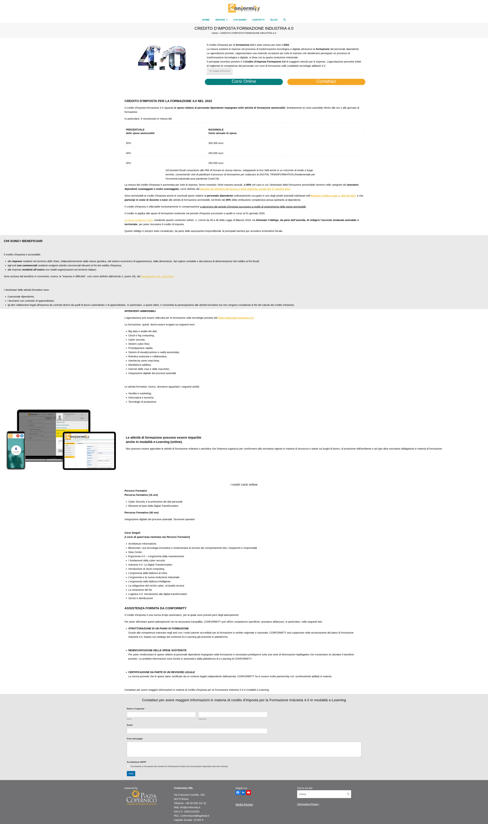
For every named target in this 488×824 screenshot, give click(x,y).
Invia (131, 773)
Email (130, 725)
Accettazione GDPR (137, 762)
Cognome (202, 719)
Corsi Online (244, 81)
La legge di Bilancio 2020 (139, 220)
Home (215, 33)
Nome (129, 719)
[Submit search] (348, 794)
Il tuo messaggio (135, 739)
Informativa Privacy (308, 804)
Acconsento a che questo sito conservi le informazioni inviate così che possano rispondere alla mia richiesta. (179, 766)
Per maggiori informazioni (219, 71)
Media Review (244, 804)
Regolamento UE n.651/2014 (157, 276)
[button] (284, 20)
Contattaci (326, 81)
